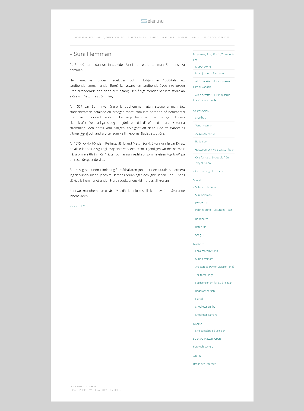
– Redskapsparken (204, 290)
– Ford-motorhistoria (205, 251)
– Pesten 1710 (201, 203)
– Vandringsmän (203, 125)
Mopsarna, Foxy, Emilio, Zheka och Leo (99, 37)
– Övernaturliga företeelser (209, 171)
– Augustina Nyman (204, 133)
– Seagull (198, 235)
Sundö (154, 37)
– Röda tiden (200, 141)
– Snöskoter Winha (204, 306)
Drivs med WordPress (83, 386)
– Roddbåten (200, 219)
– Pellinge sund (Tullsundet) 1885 (212, 209)
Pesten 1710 (78, 206)
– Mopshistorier (202, 66)
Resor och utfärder (216, 37)
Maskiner (168, 37)
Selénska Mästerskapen (207, 338)
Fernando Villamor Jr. (106, 389)
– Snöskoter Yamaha (205, 314)
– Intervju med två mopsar (208, 73)
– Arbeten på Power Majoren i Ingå (213, 266)
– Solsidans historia (204, 187)
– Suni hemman (202, 195)
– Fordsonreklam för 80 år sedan (212, 282)
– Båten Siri (199, 226)
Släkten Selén (137, 37)
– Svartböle (199, 117)
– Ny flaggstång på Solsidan (209, 330)
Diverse (183, 37)
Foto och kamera (203, 346)
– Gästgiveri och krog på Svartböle (213, 149)
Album (195, 37)
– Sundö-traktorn (203, 258)
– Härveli (198, 298)
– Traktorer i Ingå (203, 274)
